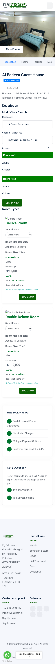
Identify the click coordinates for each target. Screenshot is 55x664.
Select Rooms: (12, 229)
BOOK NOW (28, 297)
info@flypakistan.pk (23, 497)
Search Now (12, 202)
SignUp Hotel (9, 618)
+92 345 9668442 (22, 489)
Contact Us (35, 571)
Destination (7, 117)
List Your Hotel (38, 561)
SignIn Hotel (8, 623)
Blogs (33, 556)
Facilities (38, 62)
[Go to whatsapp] (7, 655)
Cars (32, 566)
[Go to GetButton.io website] (7, 661)
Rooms (24, 62)
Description (10, 62)
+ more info (12, 257)
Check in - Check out (12, 133)
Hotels (33, 545)
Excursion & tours (39, 550)
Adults (5, 163)
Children (6, 169)
